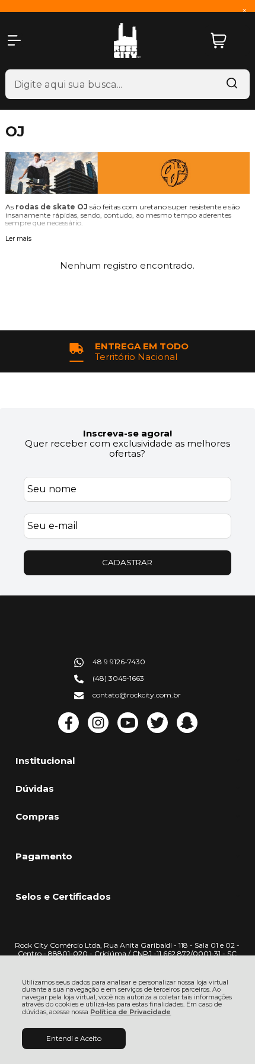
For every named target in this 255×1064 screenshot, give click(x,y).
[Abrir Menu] (14, 40)
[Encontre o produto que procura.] (232, 84)
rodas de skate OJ (52, 206)
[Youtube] (127, 730)
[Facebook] (68, 730)
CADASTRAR (127, 562)
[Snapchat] (187, 730)
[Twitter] (157, 730)
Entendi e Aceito (73, 1038)
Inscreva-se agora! (127, 433)
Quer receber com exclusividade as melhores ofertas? (127, 448)
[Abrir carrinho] (227, 41)
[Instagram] (98, 730)
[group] (127, 351)
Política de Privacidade (130, 1012)
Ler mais (18, 239)
